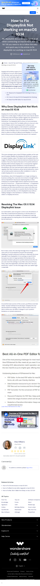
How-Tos (4, 500)
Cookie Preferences (12, 576)
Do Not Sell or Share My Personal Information (20, 574)
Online (3, 507)
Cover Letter (32, 507)
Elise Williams (19, 442)
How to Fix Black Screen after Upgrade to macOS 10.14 (18, 488)
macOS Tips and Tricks (15, 63)
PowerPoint (31, 512)
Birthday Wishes (19, 507)
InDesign (17, 512)
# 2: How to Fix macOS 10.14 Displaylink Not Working (22, 97)
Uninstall (30, 576)
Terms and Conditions (13, 571)
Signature (4, 505)
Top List (17, 500)
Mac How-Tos (32, 509)
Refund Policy (23, 576)
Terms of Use (29, 571)
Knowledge (4, 502)
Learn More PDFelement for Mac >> (11, 406)
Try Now (33, 12)
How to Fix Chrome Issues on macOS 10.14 (15, 485)
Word (29, 502)
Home (5, 63)
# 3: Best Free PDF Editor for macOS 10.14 (19, 99)
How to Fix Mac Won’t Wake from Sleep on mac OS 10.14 (19, 490)
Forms (16, 502)
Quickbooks (5, 509)
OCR (16, 505)
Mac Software (5, 512)
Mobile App (31, 505)
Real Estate (18, 509)
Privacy (22, 571)
